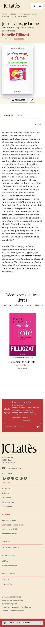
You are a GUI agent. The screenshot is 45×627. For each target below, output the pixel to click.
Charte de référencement (13, 610)
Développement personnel (29, 14)
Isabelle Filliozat (15, 35)
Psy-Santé (5, 16)
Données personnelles (11, 597)
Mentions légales (9, 604)
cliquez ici (26, 420)
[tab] (9, 115)
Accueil (4, 14)
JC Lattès (13, 14)
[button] (19, 39)
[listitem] (4, 478)
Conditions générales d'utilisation (16, 607)
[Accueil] (12, 6)
